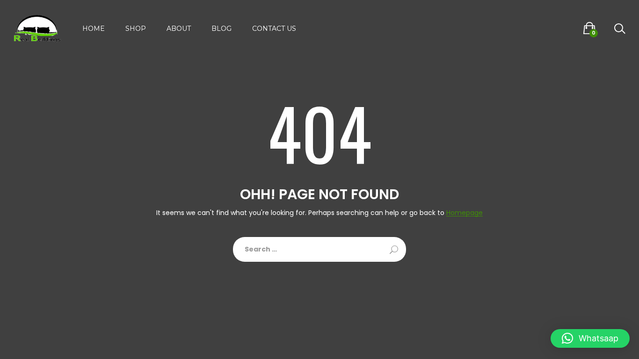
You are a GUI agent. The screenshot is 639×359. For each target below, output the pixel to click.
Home (93, 28)
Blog (221, 28)
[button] (590, 338)
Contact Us (274, 28)
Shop (135, 28)
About (179, 28)
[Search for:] (319, 249)
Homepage (464, 212)
